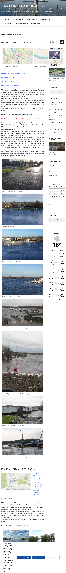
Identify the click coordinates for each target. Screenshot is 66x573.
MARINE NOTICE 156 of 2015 (16, 42)
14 (59, 196)
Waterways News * (21, 23)
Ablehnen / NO (39, 557)
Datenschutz (35, 23)
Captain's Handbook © (23, 6)
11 (52, 196)
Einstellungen (52, 557)
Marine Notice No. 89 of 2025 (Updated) (55, 103)
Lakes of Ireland (16, 19)
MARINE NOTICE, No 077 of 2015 (18, 468)
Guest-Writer (8, 23)
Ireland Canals (44, 19)
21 (59, 199)
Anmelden (51, 165)
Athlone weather (56, 300)
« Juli (52, 208)
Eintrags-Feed (53, 169)
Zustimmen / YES (24, 557)
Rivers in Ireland (31, 19)
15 (61, 196)
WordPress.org (53, 175)
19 (54, 199)
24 (49, 202)
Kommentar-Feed (53, 172)
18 (52, 199)
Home (5, 19)
